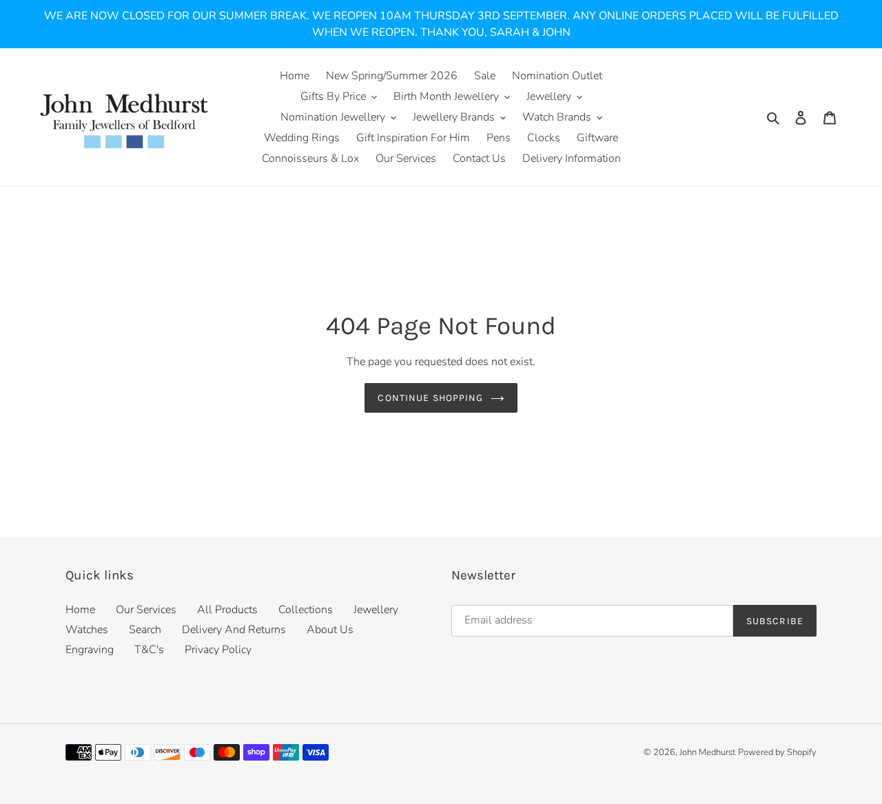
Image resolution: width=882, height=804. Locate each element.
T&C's (149, 649)
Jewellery (375, 609)
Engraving (89, 649)
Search (145, 629)
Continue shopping (430, 398)
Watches (86, 629)
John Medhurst (707, 752)
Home (80, 609)
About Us (330, 629)
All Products (227, 609)
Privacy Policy (218, 649)
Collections (305, 609)
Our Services (146, 609)
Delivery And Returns (234, 629)
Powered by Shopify (777, 752)
